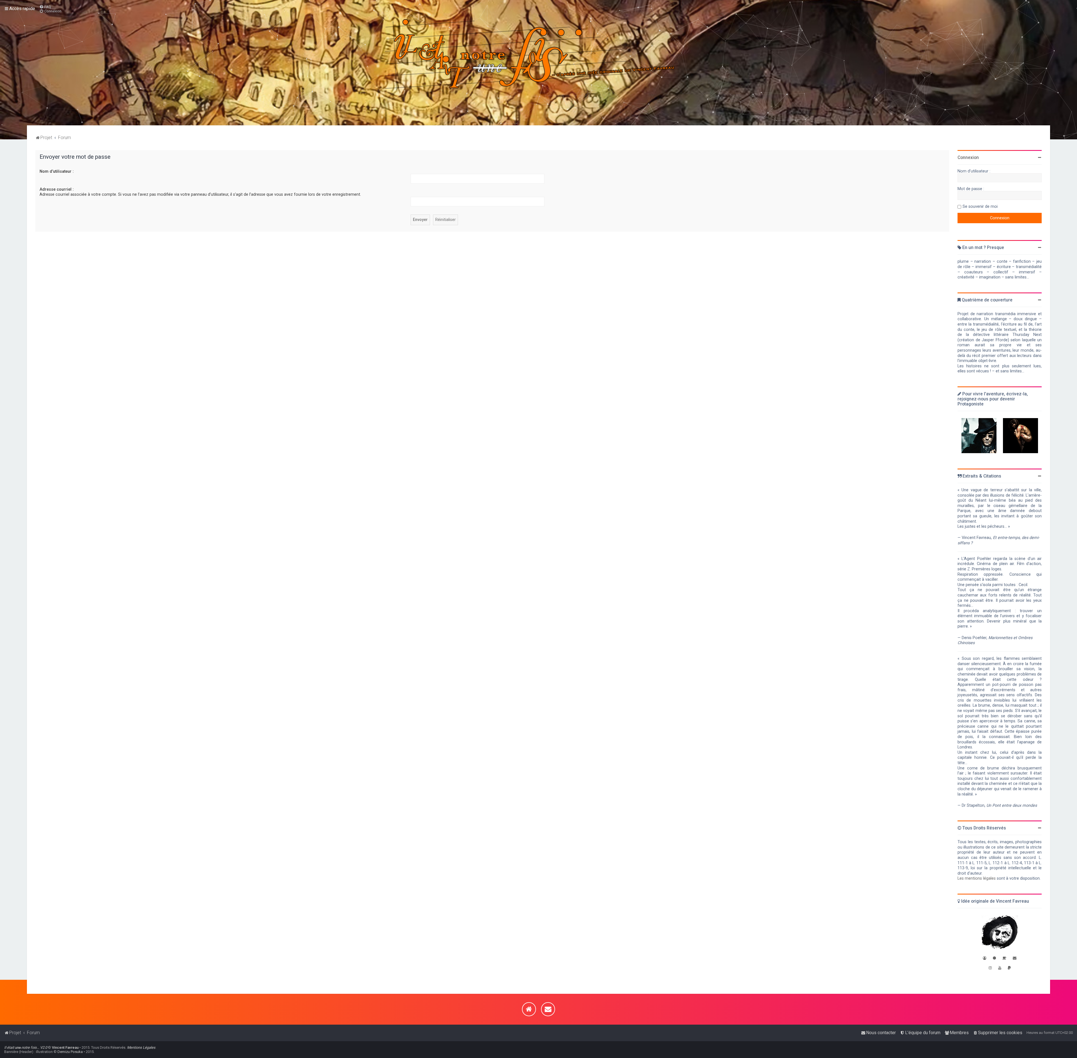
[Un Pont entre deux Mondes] (979, 435)
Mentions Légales (141, 1047)
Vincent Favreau (65, 1047)
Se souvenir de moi (980, 206)
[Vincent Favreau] (999, 932)
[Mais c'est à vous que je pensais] (1020, 435)
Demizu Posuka (70, 1052)
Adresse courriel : (57, 189)
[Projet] (538, 62)
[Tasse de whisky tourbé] (1004, 958)
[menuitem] (45, 7)
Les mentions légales (977, 878)
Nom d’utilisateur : (57, 171)
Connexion (968, 157)
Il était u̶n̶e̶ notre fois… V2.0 (25, 1047)
